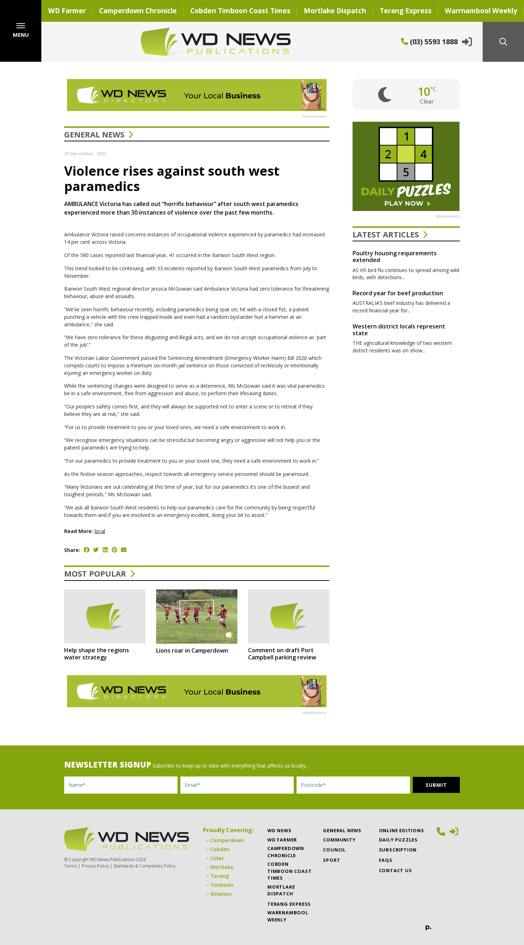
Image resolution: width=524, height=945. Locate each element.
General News (94, 134)
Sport (331, 860)
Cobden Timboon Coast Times (240, 10)
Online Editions (401, 830)
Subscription (398, 849)
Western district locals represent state (399, 329)
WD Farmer (67, 10)
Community (339, 839)
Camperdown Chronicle (138, 10)
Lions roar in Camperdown (192, 650)
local (99, 531)
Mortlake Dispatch (335, 10)
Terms (70, 866)
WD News (279, 830)
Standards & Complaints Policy (144, 866)
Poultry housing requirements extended (395, 256)
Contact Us (395, 870)
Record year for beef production (398, 293)
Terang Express (406, 10)
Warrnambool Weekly (287, 916)
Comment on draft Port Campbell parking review (282, 653)
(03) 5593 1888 (433, 41)
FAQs (385, 860)
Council (334, 849)
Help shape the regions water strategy (96, 653)
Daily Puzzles (398, 839)
